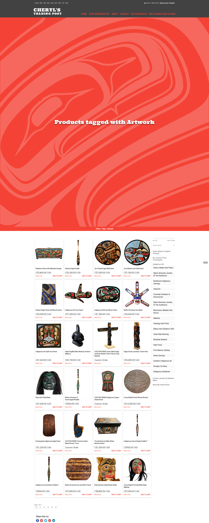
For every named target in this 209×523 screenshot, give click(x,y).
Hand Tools (157, 345)
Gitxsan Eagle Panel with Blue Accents (49, 310)
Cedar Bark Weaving (161, 334)
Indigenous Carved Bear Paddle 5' (47, 485)
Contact (124, 14)
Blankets (156, 318)
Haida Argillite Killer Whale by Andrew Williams (77, 353)
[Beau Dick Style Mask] (49, 381)
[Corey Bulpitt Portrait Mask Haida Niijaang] (137, 469)
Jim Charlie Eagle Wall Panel (104, 268)
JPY (63, 3)
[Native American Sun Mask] (137, 294)
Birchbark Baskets (160, 339)
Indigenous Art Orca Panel (74, 310)
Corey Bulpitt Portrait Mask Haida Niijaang (135, 486)
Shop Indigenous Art (99, 14)
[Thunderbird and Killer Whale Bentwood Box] (108, 425)
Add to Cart (57, 276)
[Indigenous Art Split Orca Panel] (49, 336)
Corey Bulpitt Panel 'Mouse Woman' (136, 397)
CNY (56, 3)
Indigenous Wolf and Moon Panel (105, 310)
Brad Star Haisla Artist (161, 385)
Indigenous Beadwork (161, 372)
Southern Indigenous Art (162, 361)
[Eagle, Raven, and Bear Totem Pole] (137, 336)
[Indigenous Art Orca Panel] (78, 294)
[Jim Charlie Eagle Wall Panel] (108, 253)
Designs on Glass (160, 366)
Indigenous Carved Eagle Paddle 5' (135, 441)
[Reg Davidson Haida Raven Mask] (108, 469)
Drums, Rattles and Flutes (163, 268)
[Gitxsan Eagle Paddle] (78, 253)
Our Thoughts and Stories (162, 14)
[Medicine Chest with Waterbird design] (49, 253)
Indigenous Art (158, 264)
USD (44, 3)
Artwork (110, 229)
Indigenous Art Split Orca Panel (46, 351)
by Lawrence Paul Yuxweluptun (159, 259)
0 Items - (152, 3)
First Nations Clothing (161, 350)
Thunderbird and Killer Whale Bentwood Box (104, 442)
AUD (48, 3)
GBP (41, 3)
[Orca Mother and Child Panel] (137, 253)
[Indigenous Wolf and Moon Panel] (108, 294)
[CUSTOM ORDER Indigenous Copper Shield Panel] (108, 381)
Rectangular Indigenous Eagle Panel (48, 441)
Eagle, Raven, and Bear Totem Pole (136, 351)
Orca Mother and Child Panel (133, 268)
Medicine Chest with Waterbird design (49, 268)
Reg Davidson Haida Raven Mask (105, 485)
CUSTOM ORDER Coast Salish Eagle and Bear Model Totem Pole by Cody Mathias (106, 354)
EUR (37, 3)
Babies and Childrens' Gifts (163, 329)
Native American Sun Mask (133, 310)
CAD (52, 3)
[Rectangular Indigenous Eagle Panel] (49, 425)
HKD (59, 3)
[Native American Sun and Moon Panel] (78, 469)
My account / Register (168, 3)
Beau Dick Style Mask (43, 397)
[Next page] (205, 262)
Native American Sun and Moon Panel (78, 485)
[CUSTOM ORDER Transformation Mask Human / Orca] (78, 425)
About (115, 14)
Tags (104, 229)
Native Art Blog (139, 14)
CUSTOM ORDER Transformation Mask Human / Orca (76, 442)
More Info (39, 276)
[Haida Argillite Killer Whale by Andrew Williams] (78, 336)
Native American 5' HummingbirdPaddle (72, 399)
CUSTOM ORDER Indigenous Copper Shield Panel (106, 399)
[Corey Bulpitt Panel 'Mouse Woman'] (137, 381)
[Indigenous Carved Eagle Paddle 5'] (137, 425)
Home (84, 14)
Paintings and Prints (161, 323)
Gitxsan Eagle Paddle (72, 268)
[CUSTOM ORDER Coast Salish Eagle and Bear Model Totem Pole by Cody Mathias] (108, 336)
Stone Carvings (159, 356)
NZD (67, 3)
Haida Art (156, 289)
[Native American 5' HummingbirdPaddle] (78, 381)
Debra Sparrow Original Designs (161, 252)
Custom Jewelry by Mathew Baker (163, 379)
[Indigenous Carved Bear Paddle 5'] (49, 469)
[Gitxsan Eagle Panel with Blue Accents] (49, 294)
